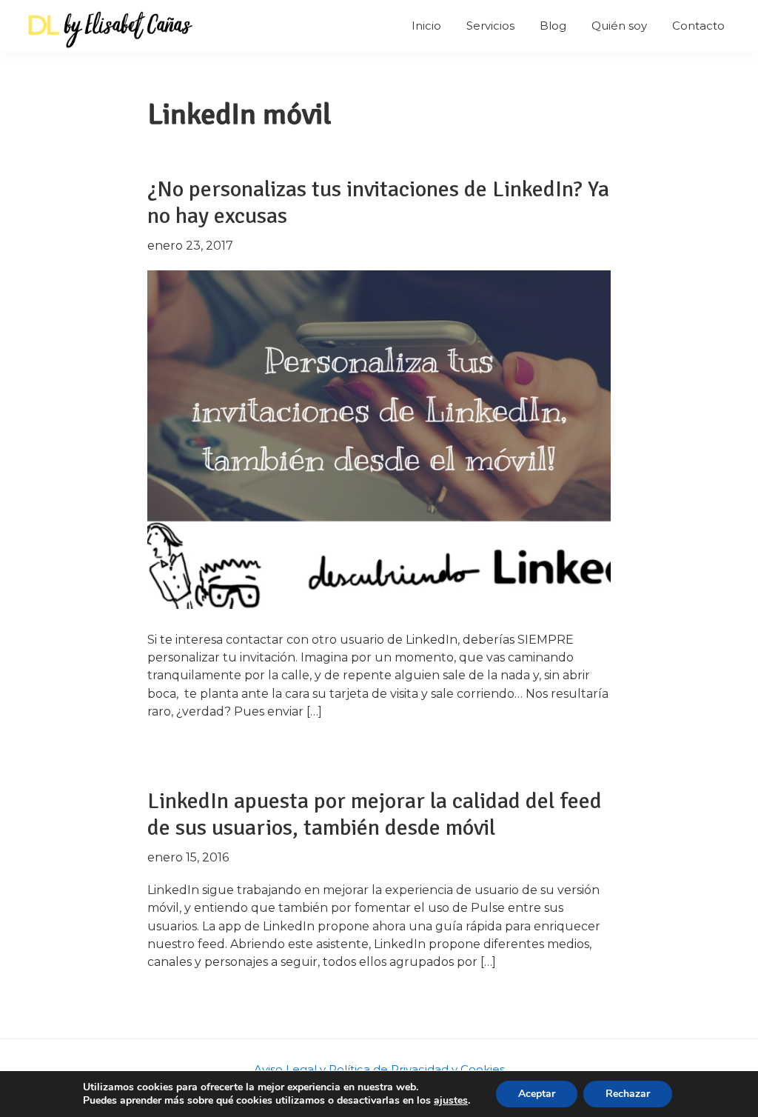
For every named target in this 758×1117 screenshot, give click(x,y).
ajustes (451, 1100)
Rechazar (628, 1094)
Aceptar (536, 1094)
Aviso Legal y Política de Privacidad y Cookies (379, 1069)
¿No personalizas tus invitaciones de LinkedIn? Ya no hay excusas (378, 203)
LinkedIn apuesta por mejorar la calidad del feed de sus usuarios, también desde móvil (374, 814)
